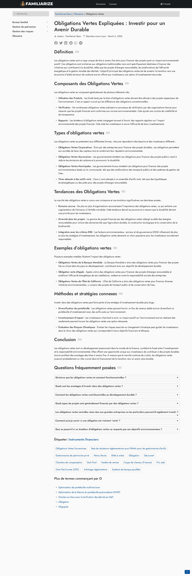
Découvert (149, 455)
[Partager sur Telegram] (81, 42)
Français (166, 4)
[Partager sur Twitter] (61, 42)
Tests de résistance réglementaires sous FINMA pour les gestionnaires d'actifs (128, 448)
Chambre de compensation (69, 462)
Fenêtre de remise (110, 462)
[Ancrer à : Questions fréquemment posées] (119, 368)
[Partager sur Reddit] (71, 42)
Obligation (134, 455)
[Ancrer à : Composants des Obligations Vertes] (127, 83)
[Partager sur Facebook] (56, 42)
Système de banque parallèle (126, 469)
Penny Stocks (100, 455)
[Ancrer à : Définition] (77, 52)
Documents (100, 4)
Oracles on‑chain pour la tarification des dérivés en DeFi (86, 497)
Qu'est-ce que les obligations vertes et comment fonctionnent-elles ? (90, 377)
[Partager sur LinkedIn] (66, 42)
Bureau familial (20, 22)
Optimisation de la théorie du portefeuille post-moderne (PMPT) (89, 492)
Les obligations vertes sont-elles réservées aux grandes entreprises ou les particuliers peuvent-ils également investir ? (116, 412)
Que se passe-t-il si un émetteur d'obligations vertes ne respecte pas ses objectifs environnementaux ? (108, 429)
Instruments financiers (83, 439)
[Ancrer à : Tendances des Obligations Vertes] (123, 191)
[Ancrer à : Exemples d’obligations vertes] (115, 248)
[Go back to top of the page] (187, 572)
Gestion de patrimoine (24, 26)
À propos (113, 4)
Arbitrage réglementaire (95, 469)
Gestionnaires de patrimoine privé (72, 455)
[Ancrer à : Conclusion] (80, 339)
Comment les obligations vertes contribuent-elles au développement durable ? (96, 394)
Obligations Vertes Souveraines (71, 448)
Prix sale (161, 462)
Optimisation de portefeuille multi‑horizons (79, 487)
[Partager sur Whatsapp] (76, 42)
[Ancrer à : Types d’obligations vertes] (108, 133)
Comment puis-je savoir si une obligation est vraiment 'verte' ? (87, 420)
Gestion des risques (22, 31)
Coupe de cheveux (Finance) (138, 462)
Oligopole (63, 506)
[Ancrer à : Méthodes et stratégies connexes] (121, 294)
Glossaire (17, 36)
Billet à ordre (117, 455)
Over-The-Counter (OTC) (67, 469)
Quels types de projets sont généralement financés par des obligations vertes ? (96, 403)
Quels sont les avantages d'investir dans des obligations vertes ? (89, 386)
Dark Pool (92, 462)
